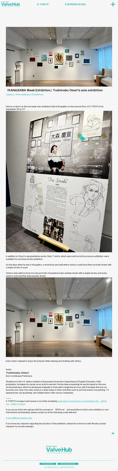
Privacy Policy (47, 463)
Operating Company (67, 463)
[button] (113, 4)
